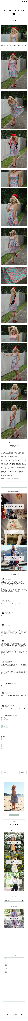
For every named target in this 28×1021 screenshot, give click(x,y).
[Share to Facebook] (21, 483)
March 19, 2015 (8, 625)
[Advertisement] (14, 941)
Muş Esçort (3, 720)
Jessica (6, 640)
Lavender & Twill (9, 677)
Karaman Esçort (5, 723)
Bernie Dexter (16, 442)
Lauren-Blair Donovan (10, 692)
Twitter (15, 478)
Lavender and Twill (9, 661)
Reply (2, 620)
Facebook (12, 478)
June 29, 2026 (14, 734)
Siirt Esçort (3, 718)
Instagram (8, 478)
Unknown (7, 600)
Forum (2, 737)
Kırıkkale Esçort (4, 727)
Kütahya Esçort (4, 724)
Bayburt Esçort (4, 726)
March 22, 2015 (8, 693)
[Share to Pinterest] (23, 483)
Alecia (6, 578)
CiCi (6, 624)
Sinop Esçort (4, 721)
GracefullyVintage (6, 1019)
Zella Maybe (4, 654)
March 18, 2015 (8, 579)
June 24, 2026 (14, 715)
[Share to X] (20, 483)
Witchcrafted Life (9, 612)
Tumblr (18, 478)
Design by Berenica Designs (20, 1019)
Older (22, 772)
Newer (5, 772)
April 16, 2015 (7, 706)
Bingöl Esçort (4, 725)
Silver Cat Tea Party (9, 705)
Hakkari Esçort (4, 719)
